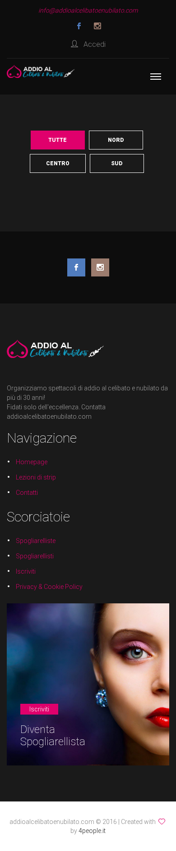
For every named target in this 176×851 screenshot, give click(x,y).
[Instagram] (97, 26)
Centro (57, 163)
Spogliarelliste (36, 540)
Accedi (92, 44)
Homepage (31, 462)
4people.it (92, 830)
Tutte (57, 140)
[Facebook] (79, 26)
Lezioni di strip (36, 477)
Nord (116, 140)
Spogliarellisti (35, 556)
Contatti (27, 492)
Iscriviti (26, 571)
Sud (116, 163)
